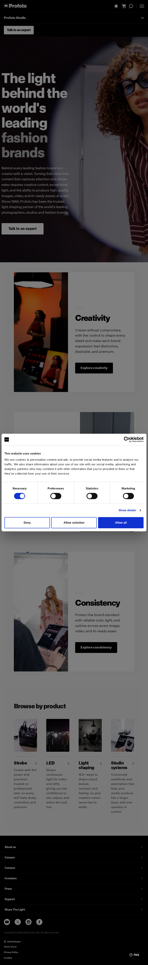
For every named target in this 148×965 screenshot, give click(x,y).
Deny (27, 522)
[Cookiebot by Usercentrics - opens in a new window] (127, 439)
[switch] (55, 496)
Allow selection (74, 522)
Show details (127, 510)
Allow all (121, 522)
